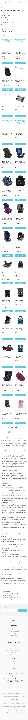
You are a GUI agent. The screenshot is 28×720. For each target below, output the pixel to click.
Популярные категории (14, 642)
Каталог (14, 618)
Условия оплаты (14, 661)
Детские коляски (14, 646)
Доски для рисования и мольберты (14, 650)
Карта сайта (14, 637)
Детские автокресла (14, 648)
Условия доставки (14, 663)
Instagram (10, 685)
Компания (14, 625)
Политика (14, 668)
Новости (14, 629)
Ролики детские (14, 652)
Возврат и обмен (14, 664)
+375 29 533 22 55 (10, 673)
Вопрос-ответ (14, 635)
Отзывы (14, 633)
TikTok (17, 685)
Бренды (14, 620)
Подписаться (22, 610)
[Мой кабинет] (23, 2)
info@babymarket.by (15, 676)
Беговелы (14, 645)
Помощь (14, 658)
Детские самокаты (14, 654)
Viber (14, 685)
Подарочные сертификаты (14, 631)
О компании (14, 627)
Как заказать (14, 666)
